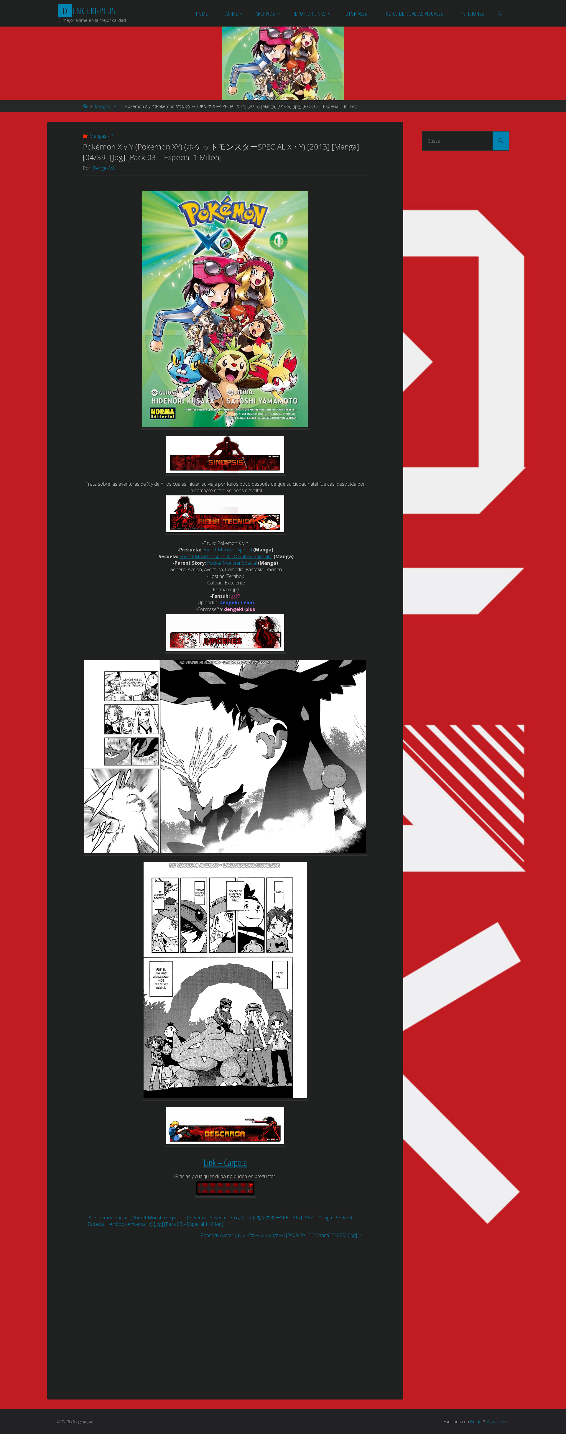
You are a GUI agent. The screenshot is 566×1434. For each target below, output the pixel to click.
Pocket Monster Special (227, 549)
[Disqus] (225, 1315)
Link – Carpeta (225, 1162)
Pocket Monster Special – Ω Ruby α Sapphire (225, 556)
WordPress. (498, 1421)
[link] (500, 13)
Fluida (475, 1421)
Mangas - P (105, 106)
